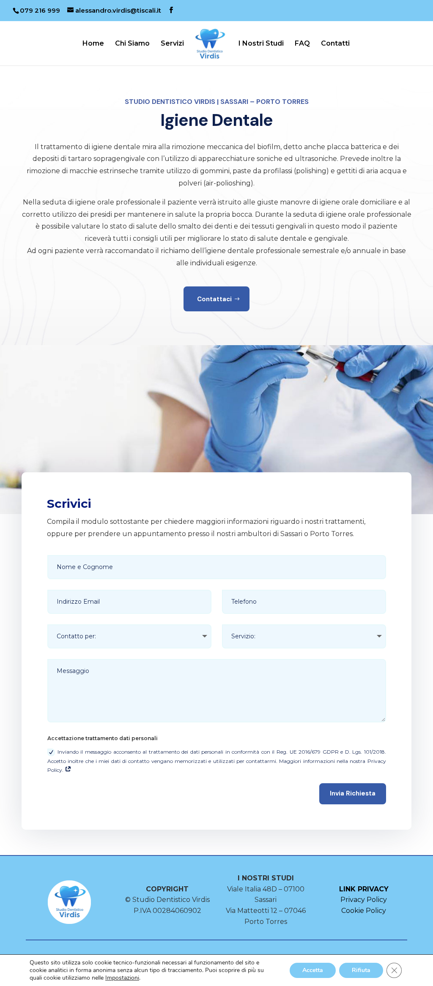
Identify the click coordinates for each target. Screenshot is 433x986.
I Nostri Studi (261, 44)
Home (93, 44)
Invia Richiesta (352, 793)
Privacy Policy (363, 900)
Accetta (312, 970)
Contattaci (214, 299)
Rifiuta (361, 970)
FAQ (302, 44)
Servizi (172, 44)
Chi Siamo (132, 44)
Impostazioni (122, 978)
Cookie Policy (363, 911)
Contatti (335, 44)
